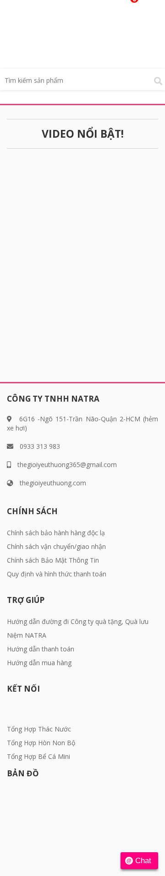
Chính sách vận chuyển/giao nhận (56, 546)
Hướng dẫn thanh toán (40, 649)
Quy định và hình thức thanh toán (56, 574)
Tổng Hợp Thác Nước (39, 729)
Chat (143, 860)
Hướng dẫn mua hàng (39, 662)
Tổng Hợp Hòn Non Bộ (41, 742)
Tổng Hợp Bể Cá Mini (38, 756)
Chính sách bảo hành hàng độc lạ (56, 532)
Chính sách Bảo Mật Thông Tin (53, 560)
